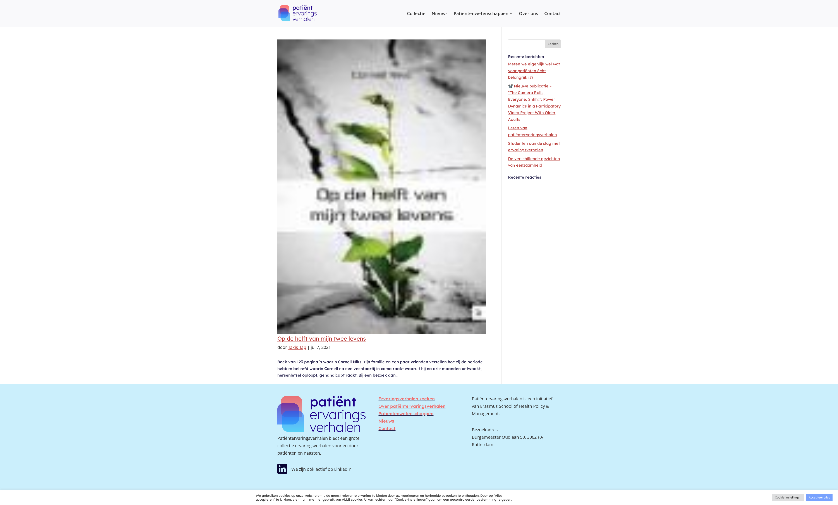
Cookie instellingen (788, 497)
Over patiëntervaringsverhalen (411, 406)
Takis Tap (297, 347)
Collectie (416, 14)
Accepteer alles (819, 497)
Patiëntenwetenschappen (481, 14)
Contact (552, 14)
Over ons (528, 14)
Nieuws (440, 14)
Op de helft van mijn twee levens (321, 338)
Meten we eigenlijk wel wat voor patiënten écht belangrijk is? (534, 70)
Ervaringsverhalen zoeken (406, 398)
